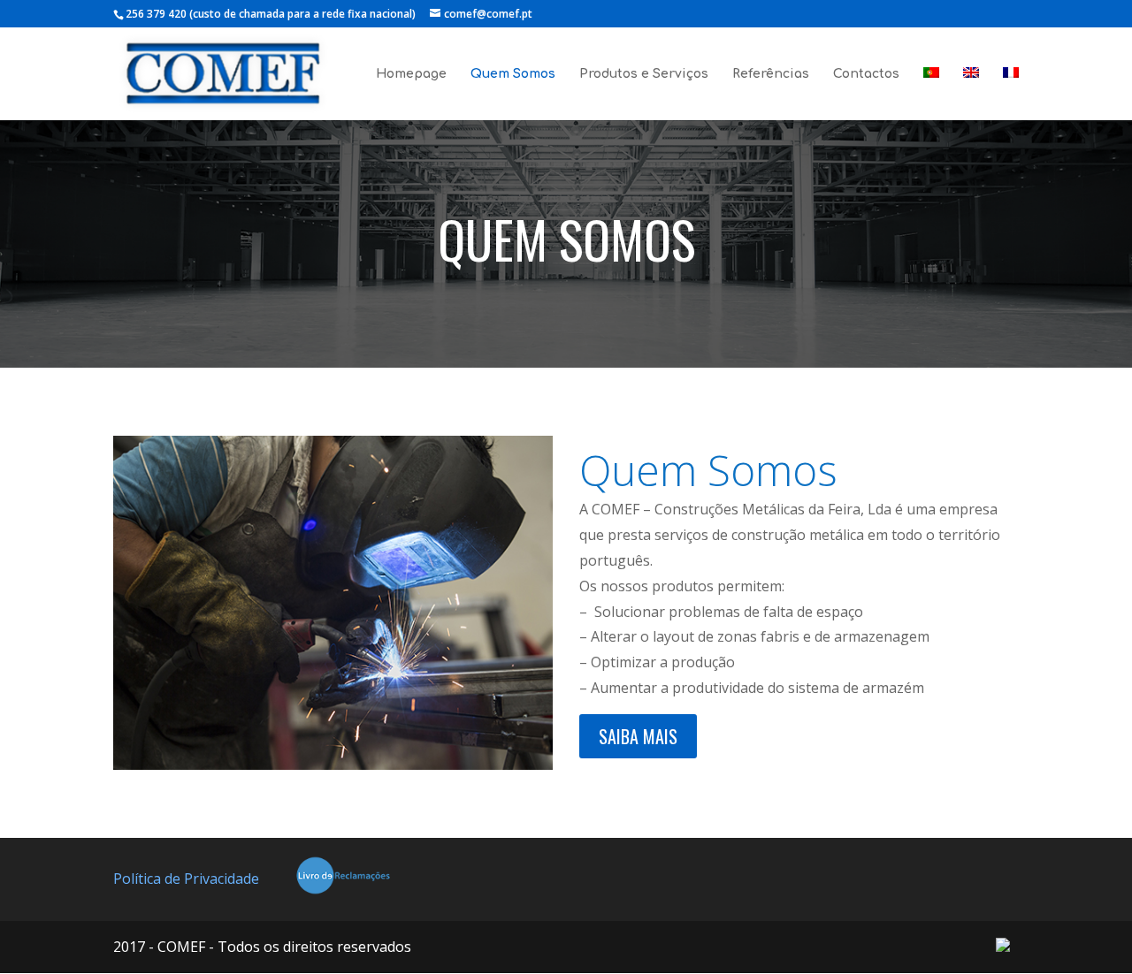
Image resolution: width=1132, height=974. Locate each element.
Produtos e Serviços (643, 74)
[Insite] (1003, 947)
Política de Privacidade (186, 878)
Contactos (866, 74)
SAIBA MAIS (638, 736)
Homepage (411, 74)
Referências (770, 74)
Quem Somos (512, 74)
